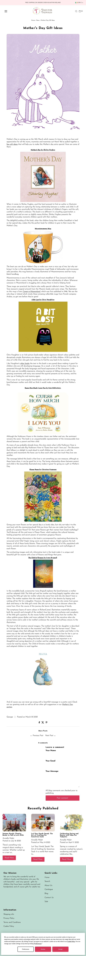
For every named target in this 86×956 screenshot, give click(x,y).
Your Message (52, 771)
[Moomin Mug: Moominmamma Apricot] (43, 263)
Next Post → (50, 736)
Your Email (50, 761)
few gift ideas (12, 144)
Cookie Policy (8, 926)
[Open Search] (76, 11)
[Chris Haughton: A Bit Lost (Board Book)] (43, 351)
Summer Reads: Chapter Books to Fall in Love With (13, 834)
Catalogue (49, 889)
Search (47, 881)
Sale (46, 902)
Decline (43, 949)
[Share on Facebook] (39, 723)
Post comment (62, 798)
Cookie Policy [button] (71, 941)
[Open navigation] (13, 11)
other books (24, 363)
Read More (9, 858)
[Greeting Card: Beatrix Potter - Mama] (43, 698)
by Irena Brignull (50, 558)
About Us (48, 885)
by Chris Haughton (47, 300)
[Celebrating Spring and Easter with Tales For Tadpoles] (71, 822)
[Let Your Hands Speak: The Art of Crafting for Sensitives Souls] (43, 822)
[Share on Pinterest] (46, 723)
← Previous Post (36, 736)
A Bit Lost (36, 300)
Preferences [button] (37, 944)
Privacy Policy (8, 918)
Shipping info (8, 914)
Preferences (25, 949)
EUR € (80, 2)
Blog (46, 893)
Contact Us (49, 898)
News (37, 20)
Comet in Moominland (31, 292)
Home (33, 20)
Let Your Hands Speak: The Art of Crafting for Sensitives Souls (42, 835)
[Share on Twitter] (43, 723)
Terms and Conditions (12, 922)
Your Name (51, 751)
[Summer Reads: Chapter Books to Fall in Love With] (14, 822)
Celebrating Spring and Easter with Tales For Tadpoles (69, 835)
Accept (60, 949)
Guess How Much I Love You (35, 388)
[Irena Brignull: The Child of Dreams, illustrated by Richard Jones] (43, 587)
